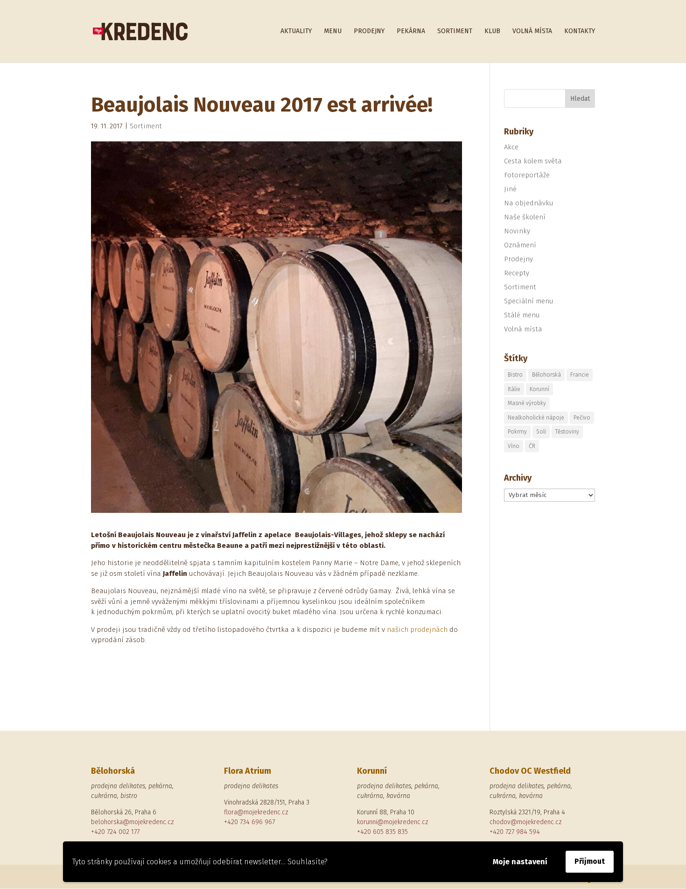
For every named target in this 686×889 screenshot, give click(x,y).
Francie (579, 374)
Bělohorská (546, 374)
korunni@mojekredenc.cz (392, 822)
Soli (541, 431)
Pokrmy (517, 431)
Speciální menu (528, 301)
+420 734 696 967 (249, 822)
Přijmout (589, 861)
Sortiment (454, 31)
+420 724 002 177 (115, 832)
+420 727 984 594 (515, 832)
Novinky (517, 231)
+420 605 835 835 (382, 832)
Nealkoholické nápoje (536, 417)
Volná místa (532, 31)
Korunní (539, 389)
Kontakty (579, 31)
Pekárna (411, 31)
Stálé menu (522, 315)
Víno (513, 446)
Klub (492, 31)
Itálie (514, 389)
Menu (333, 31)
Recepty (516, 273)
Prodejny (369, 31)
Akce (511, 147)
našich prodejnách (417, 629)
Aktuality (296, 31)
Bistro (515, 374)
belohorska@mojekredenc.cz (132, 822)
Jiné (510, 189)
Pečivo (582, 417)
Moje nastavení (520, 861)
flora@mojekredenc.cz (256, 812)
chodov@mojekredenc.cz (526, 822)
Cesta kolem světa (533, 161)
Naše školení (525, 217)
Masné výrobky (527, 403)
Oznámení (520, 245)
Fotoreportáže (527, 175)
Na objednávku (528, 203)
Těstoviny (567, 431)
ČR (532, 446)
